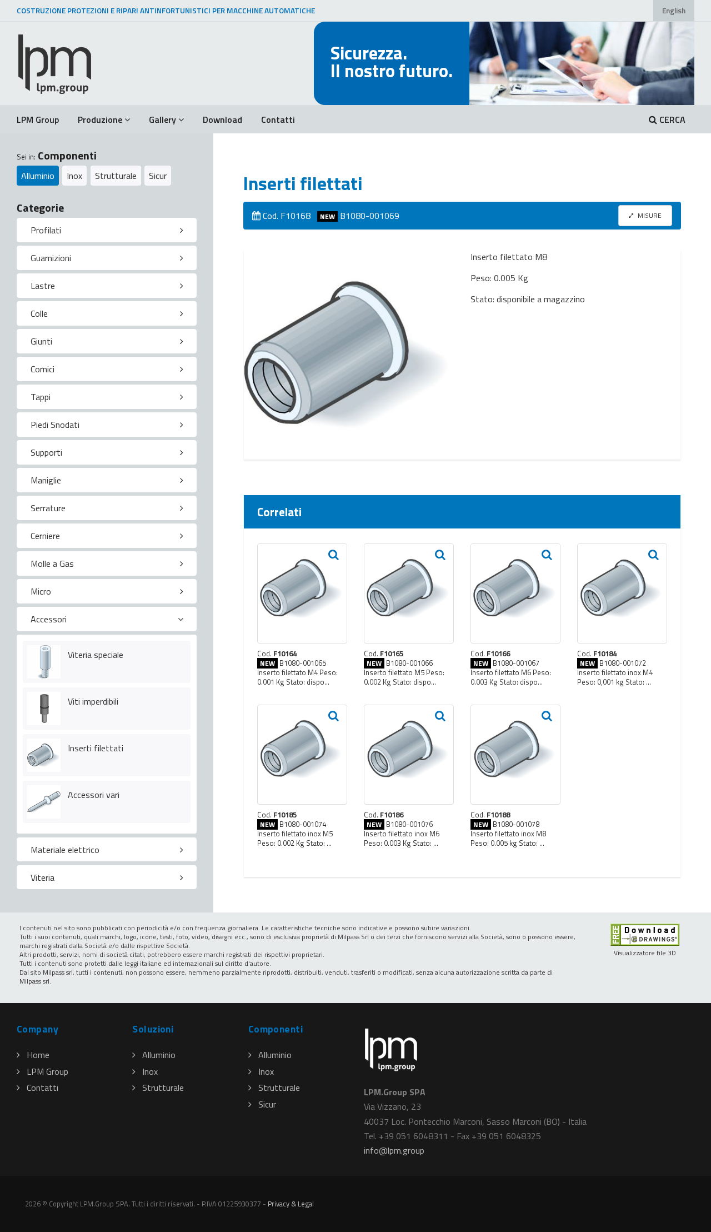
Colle (39, 313)
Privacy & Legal (291, 1203)
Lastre (43, 285)
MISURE (649, 215)
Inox (74, 175)
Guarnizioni (51, 258)
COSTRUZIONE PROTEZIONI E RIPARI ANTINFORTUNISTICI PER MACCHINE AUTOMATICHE (166, 10)
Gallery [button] (162, 119)
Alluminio (37, 175)
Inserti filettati (95, 748)
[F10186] (409, 755)
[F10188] (515, 755)
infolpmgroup (394, 1150)
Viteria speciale (95, 654)
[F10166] (515, 593)
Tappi (41, 396)
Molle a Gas (52, 563)
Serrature (48, 508)
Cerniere (45, 535)
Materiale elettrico (65, 849)
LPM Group (38, 119)
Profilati (46, 230)
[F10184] (622, 593)
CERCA (671, 119)
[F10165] (409, 593)
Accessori (49, 619)
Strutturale (116, 175)
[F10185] (302, 755)
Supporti (46, 452)
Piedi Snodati (55, 424)
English (673, 10)
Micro (41, 591)
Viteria (42, 877)
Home (38, 1054)
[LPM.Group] (55, 63)
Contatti (278, 119)
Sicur (158, 175)
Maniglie (46, 480)
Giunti (41, 341)
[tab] (107, 230)
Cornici (42, 369)
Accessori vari (93, 794)
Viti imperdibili (93, 701)
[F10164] (302, 593)
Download (222, 119)
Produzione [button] (100, 119)
